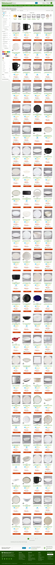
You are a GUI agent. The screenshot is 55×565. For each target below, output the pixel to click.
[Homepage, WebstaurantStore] (9, 3)
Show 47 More (6, 29)
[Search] (9, 80)
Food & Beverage (20, 5)
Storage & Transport (38, 5)
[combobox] (26, 3)
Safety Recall (30, 560)
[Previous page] (26, 538)
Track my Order (50, 556)
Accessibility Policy (38, 563)
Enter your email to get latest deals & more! (6, 548)
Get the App (9, 0)
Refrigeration (11, 5)
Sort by (18, 10)
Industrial (46, 5)
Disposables (29, 5)
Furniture (33, 5)
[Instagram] (2, 559)
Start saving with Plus (34, 548)
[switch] (52, 10)
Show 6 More (6, 72)
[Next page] (37, 538)
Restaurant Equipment (5, 5)
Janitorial (43, 5)
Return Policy (40, 560)
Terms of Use (33, 563)
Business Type (51, 5)
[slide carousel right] (51, 17)
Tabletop (25, 5)
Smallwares (15, 5)
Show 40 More (6, 48)
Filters (3, 10)
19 (35, 538)
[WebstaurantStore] (9, 552)
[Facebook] (7, 559)
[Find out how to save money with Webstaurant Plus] (16, 54)
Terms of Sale (24, 563)
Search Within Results (5, 79)
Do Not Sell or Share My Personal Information (47, 563)
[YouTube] (4, 559)
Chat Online (49, 557)
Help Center (3, 0)
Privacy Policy (29, 563)
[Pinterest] (11, 559)
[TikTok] (9, 559)
